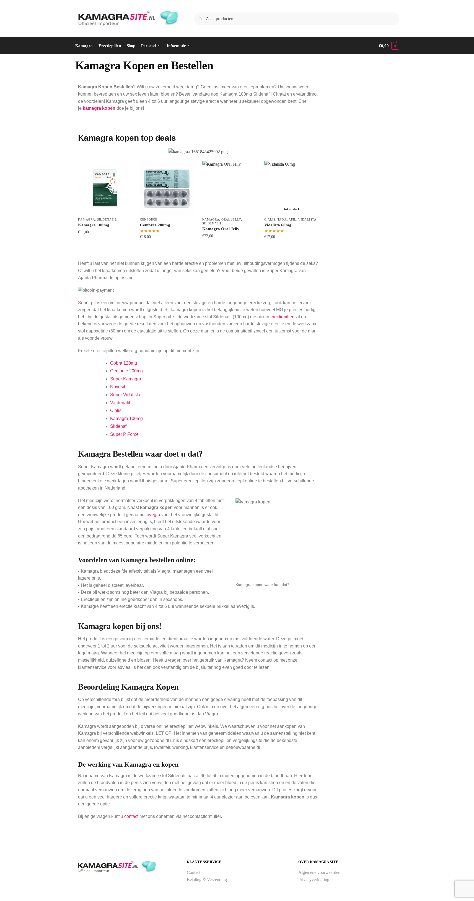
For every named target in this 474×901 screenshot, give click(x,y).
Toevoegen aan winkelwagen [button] (104, 248)
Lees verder (291, 248)
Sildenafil (107, 219)
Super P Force (124, 434)
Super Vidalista (125, 394)
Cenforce (148, 219)
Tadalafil (287, 219)
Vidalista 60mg (277, 225)
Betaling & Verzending (207, 879)
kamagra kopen (99, 108)
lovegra (153, 514)
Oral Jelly (231, 219)
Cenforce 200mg (155, 225)
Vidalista (307, 219)
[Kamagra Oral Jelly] (229, 188)
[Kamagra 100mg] (105, 188)
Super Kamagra (125, 379)
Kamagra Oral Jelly (220, 229)
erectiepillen (282, 316)
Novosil (117, 386)
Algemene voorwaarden (319, 872)
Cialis (269, 219)
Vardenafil (120, 402)
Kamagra (86, 219)
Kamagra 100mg (93, 225)
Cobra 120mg (123, 363)
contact (131, 816)
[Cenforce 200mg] (167, 188)
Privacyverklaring (313, 879)
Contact (193, 872)
